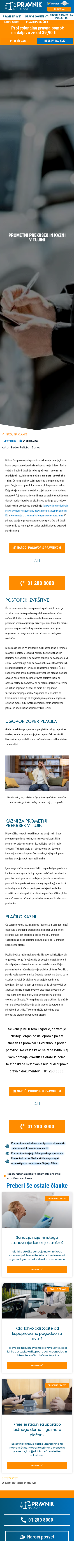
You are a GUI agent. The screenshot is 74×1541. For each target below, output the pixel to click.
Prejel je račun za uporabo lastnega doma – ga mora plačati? (37, 1429)
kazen (11, 1173)
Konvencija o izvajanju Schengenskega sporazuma (37, 515)
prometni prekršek (49, 1173)
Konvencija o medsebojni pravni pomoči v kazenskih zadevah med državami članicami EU (36, 510)
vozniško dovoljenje (19, 1178)
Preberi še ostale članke (37, 1185)
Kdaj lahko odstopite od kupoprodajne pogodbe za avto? (37, 1333)
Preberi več (37, 1269)
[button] (37, 548)
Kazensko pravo (26, 1173)
